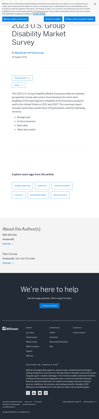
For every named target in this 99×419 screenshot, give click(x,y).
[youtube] (40, 393)
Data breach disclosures (29, 404)
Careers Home (79, 332)
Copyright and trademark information (12, 402)
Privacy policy (38, 402)
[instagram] (46, 393)
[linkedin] (34, 393)
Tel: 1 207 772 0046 (25, 258)
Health (52, 332)
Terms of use (28, 402)
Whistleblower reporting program (11, 404)
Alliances (29, 356)
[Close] (95, 4)
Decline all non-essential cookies (79, 19)
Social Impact (31, 337)
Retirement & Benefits (59, 342)
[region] (49, 12)
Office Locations (32, 346)
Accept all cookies (53, 19)
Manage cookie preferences (15, 19)
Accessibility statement (9, 407)
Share (17, 85)
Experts (29, 351)
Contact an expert (49, 306)
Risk (51, 346)
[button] (28, 393)
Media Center (31, 342)
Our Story (30, 332)
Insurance (54, 337)
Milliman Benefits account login (71, 402)
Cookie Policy (39, 14)
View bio (7, 243)
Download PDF (21, 78)
